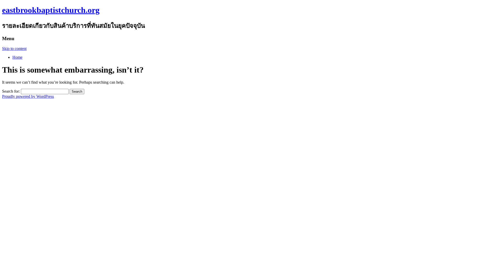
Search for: (11, 91)
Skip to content (14, 48)
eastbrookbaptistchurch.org (51, 10)
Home (17, 57)
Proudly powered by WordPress (28, 96)
